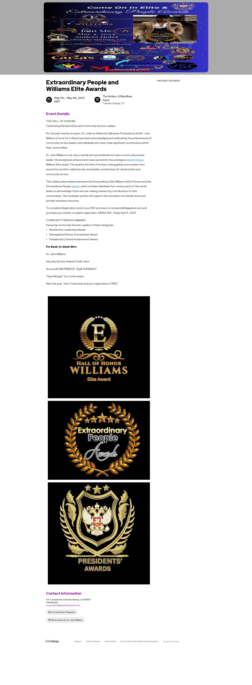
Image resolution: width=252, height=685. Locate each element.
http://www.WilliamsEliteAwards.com (63, 605)
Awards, (76, 186)
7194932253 (52, 602)
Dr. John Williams (67, 620)
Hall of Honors (135, 160)
